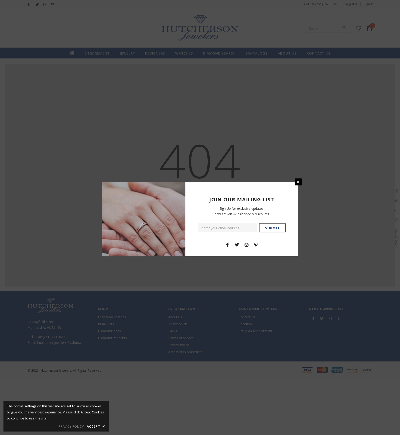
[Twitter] (237, 244)
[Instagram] (246, 244)
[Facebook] (227, 244)
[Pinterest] (256, 244)
